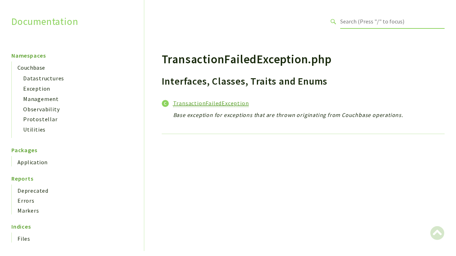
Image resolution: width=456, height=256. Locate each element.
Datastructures (43, 78)
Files (23, 238)
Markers (28, 210)
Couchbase (31, 67)
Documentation (44, 21)
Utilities (34, 129)
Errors (26, 200)
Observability (41, 109)
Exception (36, 88)
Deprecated (32, 190)
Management (41, 98)
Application (32, 162)
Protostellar (40, 119)
